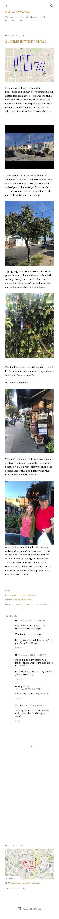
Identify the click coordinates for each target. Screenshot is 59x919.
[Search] (52, 5)
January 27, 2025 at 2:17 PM (29, 689)
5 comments (19, 888)
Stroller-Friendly (12, 599)
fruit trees (21, 595)
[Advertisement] (29, 806)
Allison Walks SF (18, 11)
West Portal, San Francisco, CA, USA (31, 604)
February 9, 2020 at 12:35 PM (32, 655)
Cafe (14, 595)
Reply (18, 648)
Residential (32, 595)
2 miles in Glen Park (22, 882)
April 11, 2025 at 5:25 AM (33, 705)
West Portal (26, 599)
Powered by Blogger (32, 909)
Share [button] (8, 590)
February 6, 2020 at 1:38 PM (31, 620)
